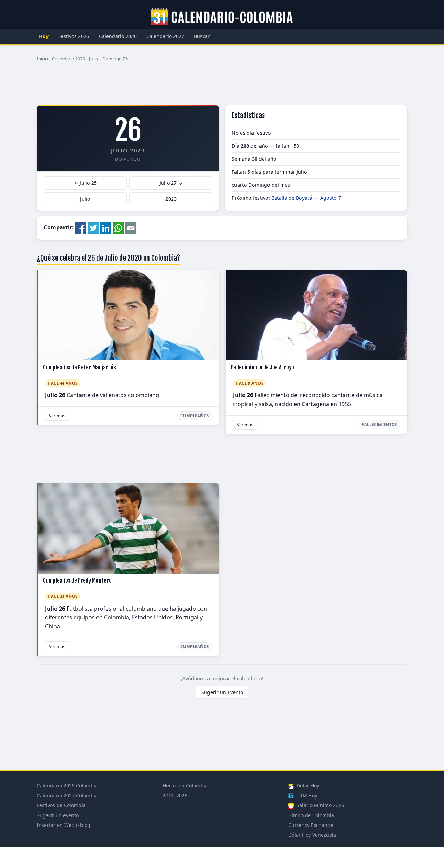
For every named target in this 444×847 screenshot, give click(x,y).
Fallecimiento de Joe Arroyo (262, 367)
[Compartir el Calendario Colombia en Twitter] (93, 227)
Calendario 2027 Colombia (67, 795)
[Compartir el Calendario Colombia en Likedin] (105, 227)
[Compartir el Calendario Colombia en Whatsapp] (118, 227)
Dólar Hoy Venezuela (312, 834)
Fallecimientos (379, 424)
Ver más (57, 416)
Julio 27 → (171, 183)
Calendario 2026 (118, 36)
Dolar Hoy (307, 785)
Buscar (202, 36)
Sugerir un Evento (222, 692)
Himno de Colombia (311, 815)
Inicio (42, 58)
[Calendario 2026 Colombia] (222, 17)
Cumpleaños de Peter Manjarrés (79, 367)
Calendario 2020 (68, 58)
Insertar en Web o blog (64, 825)
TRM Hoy (306, 795)
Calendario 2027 (165, 36)
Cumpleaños (194, 415)
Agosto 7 (330, 197)
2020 (171, 198)
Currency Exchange (310, 825)
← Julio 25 (85, 183)
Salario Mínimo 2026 (319, 805)
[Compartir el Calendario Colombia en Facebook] (80, 227)
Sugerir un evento (58, 815)
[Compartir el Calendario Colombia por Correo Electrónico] (130, 227)
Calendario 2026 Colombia (67, 785)
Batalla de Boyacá (292, 197)
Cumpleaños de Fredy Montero (77, 580)
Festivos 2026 (73, 36)
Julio (93, 58)
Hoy (44, 36)
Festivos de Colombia (61, 805)
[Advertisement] (222, 86)
